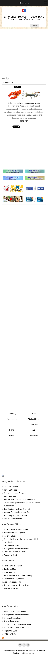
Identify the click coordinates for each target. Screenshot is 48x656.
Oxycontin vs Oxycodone (13, 579)
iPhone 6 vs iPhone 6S (12, 566)
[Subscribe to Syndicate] (3, 638)
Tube (34, 414)
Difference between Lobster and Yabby (24, 103)
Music (34, 430)
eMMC (12, 435)
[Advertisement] (24, 53)
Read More (24, 121)
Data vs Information (11, 545)
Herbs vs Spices (10, 490)
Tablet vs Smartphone (12, 618)
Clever (12, 425)
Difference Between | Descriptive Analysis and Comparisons (24, 18)
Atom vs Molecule (10, 588)
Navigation (24, 3)
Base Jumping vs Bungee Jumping (17, 575)
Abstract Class (34, 419)
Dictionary (12, 414)
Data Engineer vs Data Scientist (16, 509)
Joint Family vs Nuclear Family (16, 628)
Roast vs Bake (9, 572)
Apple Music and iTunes (13, 582)
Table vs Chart (9, 536)
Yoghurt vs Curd (10, 555)
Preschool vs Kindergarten (14, 533)
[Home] (24, 12)
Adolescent (11, 419)
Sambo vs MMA (10, 569)
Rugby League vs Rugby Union (16, 585)
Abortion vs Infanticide (12, 519)
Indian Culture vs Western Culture (17, 624)
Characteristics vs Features (14, 493)
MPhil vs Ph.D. (9, 634)
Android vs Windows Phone (14, 552)
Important (34, 435)
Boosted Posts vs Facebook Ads (16, 512)
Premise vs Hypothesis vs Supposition (19, 500)
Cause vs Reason (10, 487)
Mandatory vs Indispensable (15, 515)
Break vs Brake (9, 496)
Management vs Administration (16, 549)
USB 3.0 (34, 425)
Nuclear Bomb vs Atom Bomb (15, 529)
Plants (11, 430)
